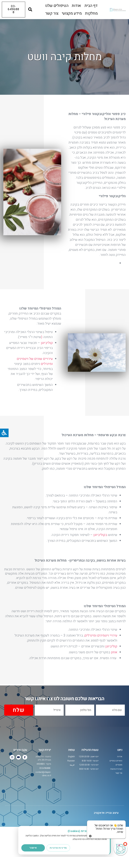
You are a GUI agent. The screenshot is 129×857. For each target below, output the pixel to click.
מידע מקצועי (72, 13)
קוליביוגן (46, 342)
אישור (33, 847)
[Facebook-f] (25, 757)
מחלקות (91, 13)
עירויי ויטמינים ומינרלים (100, 635)
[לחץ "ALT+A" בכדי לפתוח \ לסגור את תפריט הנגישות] (4, 433)
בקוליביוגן (100, 534)
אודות (76, 6)
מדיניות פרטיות (58, 847)
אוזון (114, 652)
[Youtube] (18, 757)
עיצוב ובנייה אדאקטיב (106, 813)
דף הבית (91, 6)
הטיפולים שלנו (56, 6)
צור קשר (51, 13)
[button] (30, 9)
